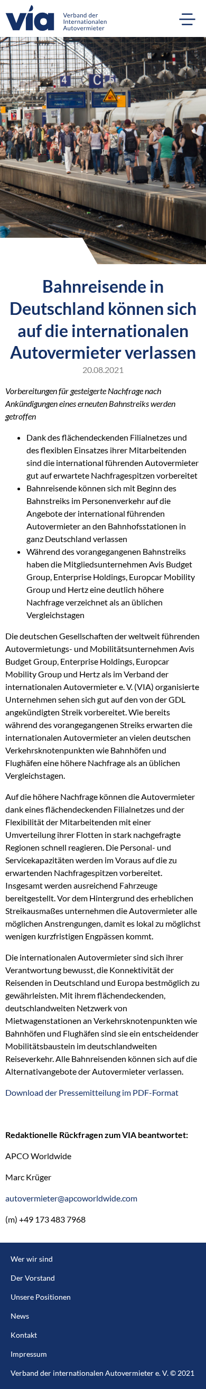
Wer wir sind (32, 1258)
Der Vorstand (33, 1277)
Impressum (29, 1353)
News (20, 1315)
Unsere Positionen (41, 1296)
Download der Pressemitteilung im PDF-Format (92, 1092)
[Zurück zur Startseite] (53, 18)
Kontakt (24, 1334)
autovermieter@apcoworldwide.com (71, 1198)
